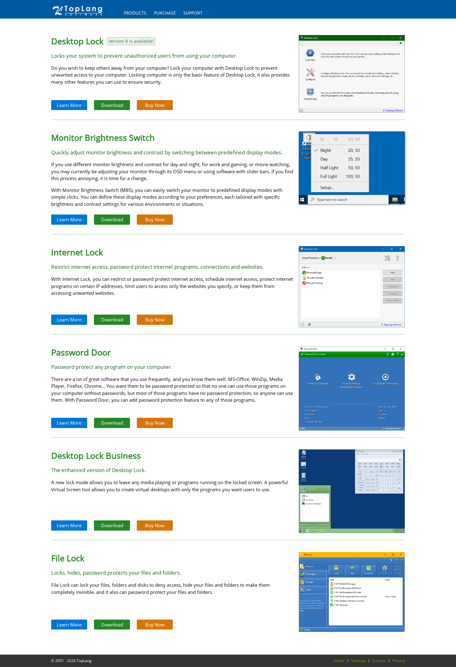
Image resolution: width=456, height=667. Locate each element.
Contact (379, 660)
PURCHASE (165, 13)
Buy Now (155, 105)
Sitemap (358, 660)
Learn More (69, 105)
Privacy (398, 660)
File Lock (67, 558)
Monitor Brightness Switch (103, 137)
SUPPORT (193, 13)
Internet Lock (77, 252)
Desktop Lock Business (96, 455)
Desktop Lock (77, 41)
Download (112, 105)
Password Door (81, 352)
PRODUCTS (135, 13)
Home (339, 660)
